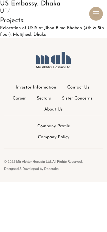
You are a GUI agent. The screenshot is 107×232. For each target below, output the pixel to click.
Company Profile (53, 126)
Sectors (44, 98)
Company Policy (53, 137)
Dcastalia (51, 169)
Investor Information (36, 87)
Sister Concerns (77, 98)
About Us (53, 109)
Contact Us (78, 87)
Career (19, 98)
